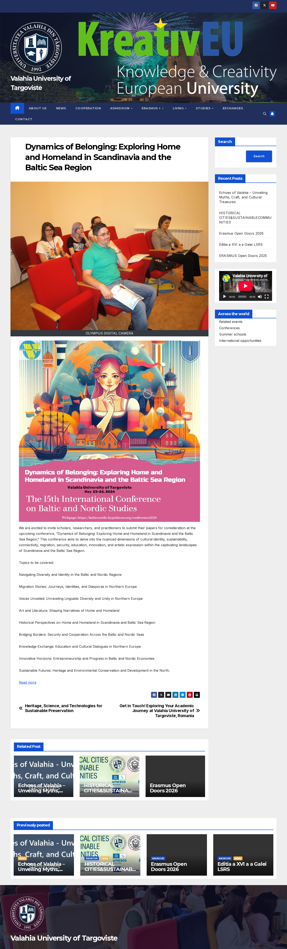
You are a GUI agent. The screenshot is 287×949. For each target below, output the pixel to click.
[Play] (224, 297)
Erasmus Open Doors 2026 (168, 788)
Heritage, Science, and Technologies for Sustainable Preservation (63, 708)
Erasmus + (152, 108)
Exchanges (233, 108)
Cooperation (88, 108)
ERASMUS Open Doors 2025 (243, 256)
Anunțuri (92, 858)
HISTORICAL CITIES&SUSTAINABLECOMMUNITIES (109, 790)
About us (38, 108)
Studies (204, 108)
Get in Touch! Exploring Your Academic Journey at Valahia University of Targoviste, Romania (157, 710)
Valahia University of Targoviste (64, 938)
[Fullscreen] (267, 297)
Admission (120, 108)
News (61, 108)
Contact (24, 119)
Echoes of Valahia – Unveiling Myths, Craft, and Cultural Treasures (243, 197)
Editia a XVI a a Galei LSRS (241, 244)
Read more (27, 682)
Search (225, 141)
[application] (245, 286)
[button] (264, 114)
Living (179, 108)
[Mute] (260, 297)
